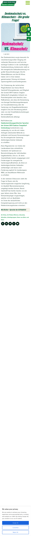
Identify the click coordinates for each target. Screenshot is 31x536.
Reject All (15, 532)
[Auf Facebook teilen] (2, 223)
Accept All (15, 523)
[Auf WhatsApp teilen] (14, 223)
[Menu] (28, 3)
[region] (15, 521)
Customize (15, 527)
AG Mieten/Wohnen (13, 215)
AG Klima (3, 215)
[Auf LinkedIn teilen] (6, 223)
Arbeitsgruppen (12, 217)
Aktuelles (22, 215)
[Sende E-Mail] (17, 223)
